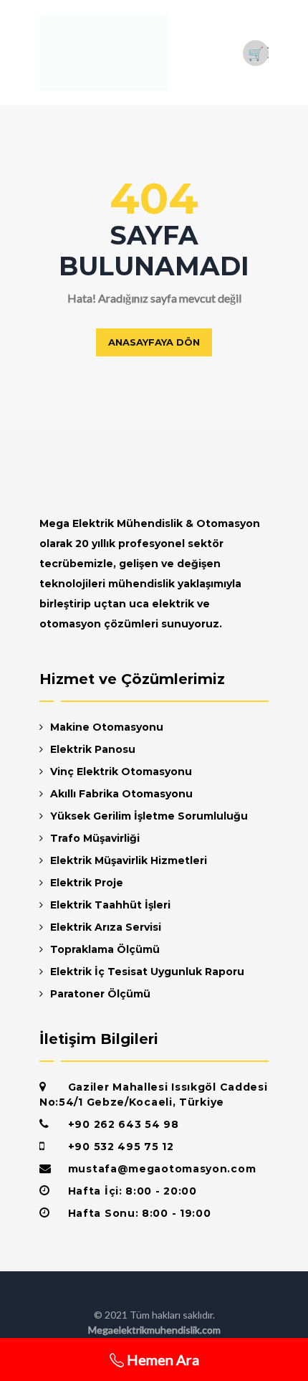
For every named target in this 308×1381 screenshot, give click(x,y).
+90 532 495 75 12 (121, 1146)
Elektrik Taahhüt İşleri (110, 904)
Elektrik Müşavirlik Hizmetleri (128, 860)
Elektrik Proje (86, 882)
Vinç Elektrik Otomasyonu (121, 771)
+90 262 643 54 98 (123, 1124)
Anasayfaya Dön (154, 342)
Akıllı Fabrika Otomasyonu (121, 793)
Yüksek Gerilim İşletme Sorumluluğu (149, 816)
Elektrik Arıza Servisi (105, 927)
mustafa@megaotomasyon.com (162, 1168)
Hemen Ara (161, 1359)
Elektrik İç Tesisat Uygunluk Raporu (147, 971)
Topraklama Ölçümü (105, 949)
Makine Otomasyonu (106, 727)
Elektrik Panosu (92, 749)
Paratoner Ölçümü (100, 993)
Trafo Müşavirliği (95, 838)
